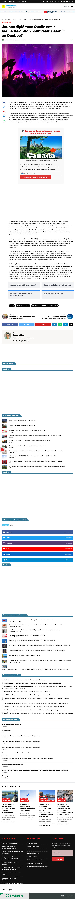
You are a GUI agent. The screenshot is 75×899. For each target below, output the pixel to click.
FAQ (9, 19)
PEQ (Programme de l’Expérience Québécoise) (45, 305)
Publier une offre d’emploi (9, 843)
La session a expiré (6, 889)
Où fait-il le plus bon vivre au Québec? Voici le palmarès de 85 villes (29, 440)
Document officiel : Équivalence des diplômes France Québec (27, 446)
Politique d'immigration (47, 801)
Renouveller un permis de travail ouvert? (15, 753)
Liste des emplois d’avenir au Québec (10, 863)
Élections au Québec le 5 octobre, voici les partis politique (21, 736)
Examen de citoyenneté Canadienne (9, 879)
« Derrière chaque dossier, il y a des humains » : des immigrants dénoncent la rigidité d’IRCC (36, 461)
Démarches (15, 19)
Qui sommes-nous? (33, 846)
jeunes (12, 305)
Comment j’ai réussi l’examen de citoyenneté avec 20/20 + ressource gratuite (27, 758)
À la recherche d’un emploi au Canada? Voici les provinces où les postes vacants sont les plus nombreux (40, 660)
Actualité (6, 798)
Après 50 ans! (6, 730)
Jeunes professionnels (23, 305)
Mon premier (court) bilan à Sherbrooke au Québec (24, 655)
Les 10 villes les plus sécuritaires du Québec (22, 420)
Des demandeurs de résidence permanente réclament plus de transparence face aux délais (36, 451)
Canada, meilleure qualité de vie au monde (22, 425)
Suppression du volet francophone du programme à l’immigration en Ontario (32, 640)
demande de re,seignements (11, 724)
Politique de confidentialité (35, 860)
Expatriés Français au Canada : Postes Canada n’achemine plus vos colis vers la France (35, 435)
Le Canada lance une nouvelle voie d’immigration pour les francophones (31, 620)
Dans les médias (32, 843)
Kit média (29, 850)
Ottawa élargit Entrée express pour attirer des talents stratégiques (8, 808)
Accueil (4, 19)
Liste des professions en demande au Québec (12, 852)
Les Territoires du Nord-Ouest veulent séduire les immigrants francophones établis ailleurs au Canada (39, 645)
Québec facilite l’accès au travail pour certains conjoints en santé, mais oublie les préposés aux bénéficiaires (35, 669)
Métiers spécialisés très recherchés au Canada (9, 847)
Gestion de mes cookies (34, 863)
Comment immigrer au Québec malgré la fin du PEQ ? (27, 807)
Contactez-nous (32, 856)
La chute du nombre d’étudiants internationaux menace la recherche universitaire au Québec (37, 466)
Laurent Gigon (9, 40)
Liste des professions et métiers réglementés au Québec (11, 868)
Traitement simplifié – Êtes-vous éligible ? (11, 873)
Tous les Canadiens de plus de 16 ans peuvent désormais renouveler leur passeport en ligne (37, 650)
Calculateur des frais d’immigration (12, 883)
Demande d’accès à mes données (37, 866)
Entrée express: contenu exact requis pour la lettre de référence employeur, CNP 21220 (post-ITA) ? (35, 770)
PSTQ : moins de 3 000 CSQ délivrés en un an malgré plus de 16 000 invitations (33, 456)
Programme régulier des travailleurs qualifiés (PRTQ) (10, 858)
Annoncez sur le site (33, 853)
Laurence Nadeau (9, 821)
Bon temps (5, 776)
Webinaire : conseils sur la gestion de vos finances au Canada (27, 430)
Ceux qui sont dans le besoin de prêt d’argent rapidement (21, 741)
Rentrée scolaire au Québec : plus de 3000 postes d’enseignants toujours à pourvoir (34, 630)
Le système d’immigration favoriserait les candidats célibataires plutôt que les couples (65, 809)
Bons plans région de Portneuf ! (12, 764)
